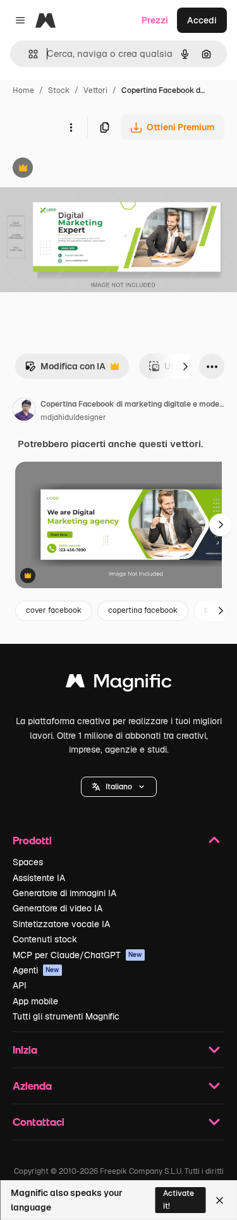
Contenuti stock (45, 939)
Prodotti (32, 840)
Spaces (28, 862)
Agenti (36, 970)
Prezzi (155, 20)
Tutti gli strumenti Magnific (66, 1016)
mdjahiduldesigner (73, 417)
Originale (83, 169)
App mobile (35, 1001)
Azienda (32, 1085)
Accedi (202, 20)
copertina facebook (143, 610)
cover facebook (54, 610)
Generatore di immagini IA (64, 893)
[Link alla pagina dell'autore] (24, 411)
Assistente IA (39, 878)
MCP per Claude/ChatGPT (77, 955)
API (20, 985)
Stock (59, 90)
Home (23, 90)
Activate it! (178, 1199)
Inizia (25, 1049)
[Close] (219, 1200)
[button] (119, 787)
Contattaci (38, 1121)
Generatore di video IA (57, 908)
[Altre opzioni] (70, 127)
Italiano (119, 787)
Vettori (95, 90)
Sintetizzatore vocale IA (61, 924)
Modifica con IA (65, 369)
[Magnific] (119, 684)
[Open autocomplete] (28, 54)
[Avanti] (185, 366)
